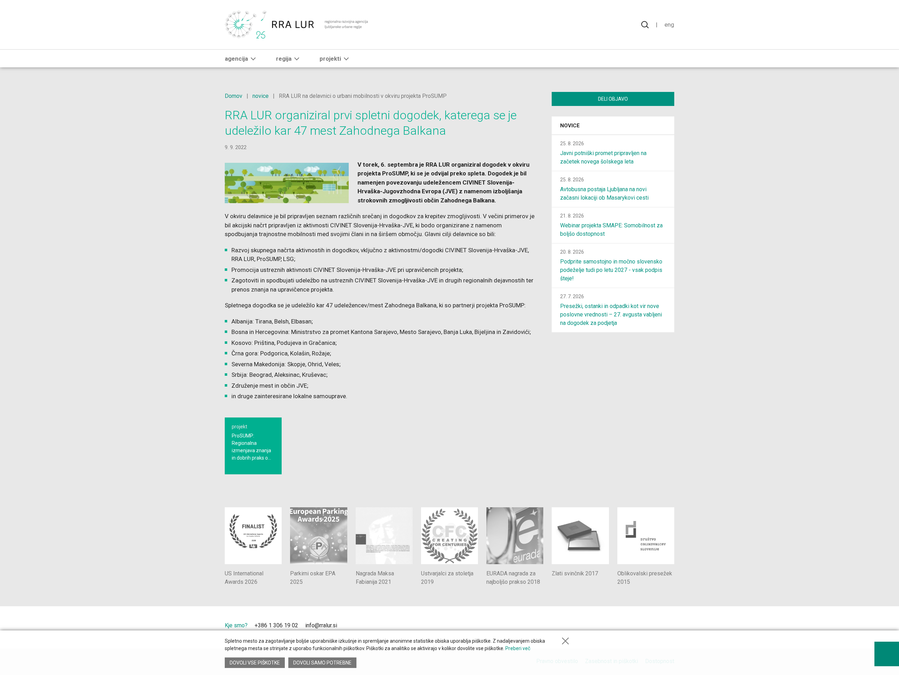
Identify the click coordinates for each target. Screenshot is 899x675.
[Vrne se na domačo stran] (297, 25)
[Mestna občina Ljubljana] (597, 627)
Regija (283, 58)
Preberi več (517, 648)
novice (260, 96)
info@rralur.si (321, 625)
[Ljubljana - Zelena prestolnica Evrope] (648, 627)
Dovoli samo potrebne (322, 663)
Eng (669, 24)
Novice (570, 125)
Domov (233, 96)
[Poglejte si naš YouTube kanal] (366, 626)
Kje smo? (236, 625)
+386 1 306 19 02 (276, 625)
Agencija (236, 58)
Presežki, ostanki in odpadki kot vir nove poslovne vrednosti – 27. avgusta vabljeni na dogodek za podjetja (611, 314)
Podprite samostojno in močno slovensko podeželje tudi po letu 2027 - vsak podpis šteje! (611, 270)
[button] (253, 58)
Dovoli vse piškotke (255, 663)
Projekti (330, 58)
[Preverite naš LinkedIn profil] (354, 626)
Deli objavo (613, 99)
